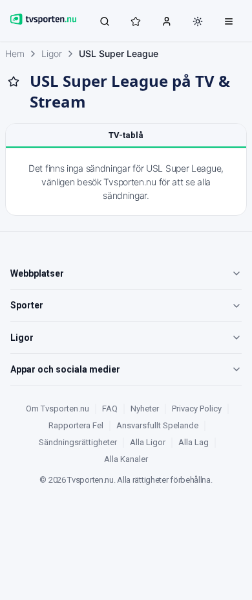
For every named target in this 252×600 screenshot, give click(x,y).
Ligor (51, 53)
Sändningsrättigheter (78, 442)
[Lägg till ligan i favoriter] (13, 81)
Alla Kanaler (126, 459)
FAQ (110, 408)
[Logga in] (167, 21)
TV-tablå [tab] (126, 135)
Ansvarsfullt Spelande (157, 425)
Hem (15, 53)
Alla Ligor (147, 442)
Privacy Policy (197, 408)
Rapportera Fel (75, 425)
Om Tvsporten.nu (57, 408)
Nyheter (145, 408)
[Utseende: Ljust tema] (198, 21)
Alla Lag (193, 442)
